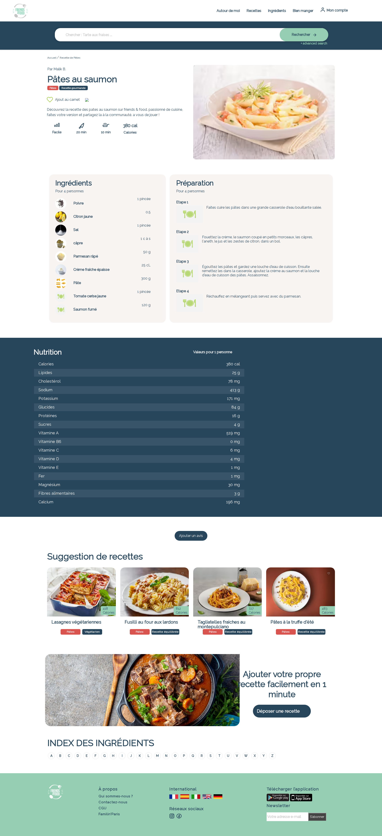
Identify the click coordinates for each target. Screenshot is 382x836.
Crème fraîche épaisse (91, 269)
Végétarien (92, 631)
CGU (103, 808)
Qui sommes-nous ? (116, 796)
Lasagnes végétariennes (76, 622)
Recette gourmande (73, 88)
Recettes (253, 11)
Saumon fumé (85, 309)
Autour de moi (228, 11)
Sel (75, 230)
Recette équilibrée (165, 631)
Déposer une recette (278, 711)
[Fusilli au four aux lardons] (154, 592)
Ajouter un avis (191, 536)
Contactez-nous (113, 802)
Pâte (77, 283)
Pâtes (53, 88)
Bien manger (303, 11)
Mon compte (337, 10)
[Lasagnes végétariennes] (81, 592)
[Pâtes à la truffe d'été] (300, 592)
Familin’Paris (109, 814)
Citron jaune (83, 216)
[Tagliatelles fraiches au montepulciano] (227, 592)
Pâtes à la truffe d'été (292, 622)
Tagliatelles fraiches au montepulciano (221, 623)
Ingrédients (277, 11)
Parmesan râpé (85, 256)
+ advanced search (314, 43)
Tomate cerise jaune (89, 296)
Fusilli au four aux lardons (151, 622)
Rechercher (301, 34)
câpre (78, 243)
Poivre (78, 203)
